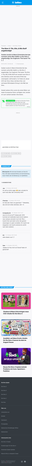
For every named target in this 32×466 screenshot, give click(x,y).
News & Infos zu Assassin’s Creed (9, 453)
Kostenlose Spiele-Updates (8, 449)
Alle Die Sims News (6, 153)
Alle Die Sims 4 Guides (6, 156)
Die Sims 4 (4, 390)
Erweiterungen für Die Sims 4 (8, 445)
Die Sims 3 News (17, 45)
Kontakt (3, 416)
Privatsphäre (4, 424)
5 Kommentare (20, 63)
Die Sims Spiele (5, 382)
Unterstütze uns (5, 412)
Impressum (4, 420)
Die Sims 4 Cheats (5, 441)
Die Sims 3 (4, 394)
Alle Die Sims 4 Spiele (15, 153)
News (9, 45)
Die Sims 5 (4, 386)
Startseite (3, 45)
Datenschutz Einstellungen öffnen (9, 428)
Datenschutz (4, 431)
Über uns (3, 408)
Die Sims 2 (4, 398)
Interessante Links (6, 437)
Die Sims (3, 402)
